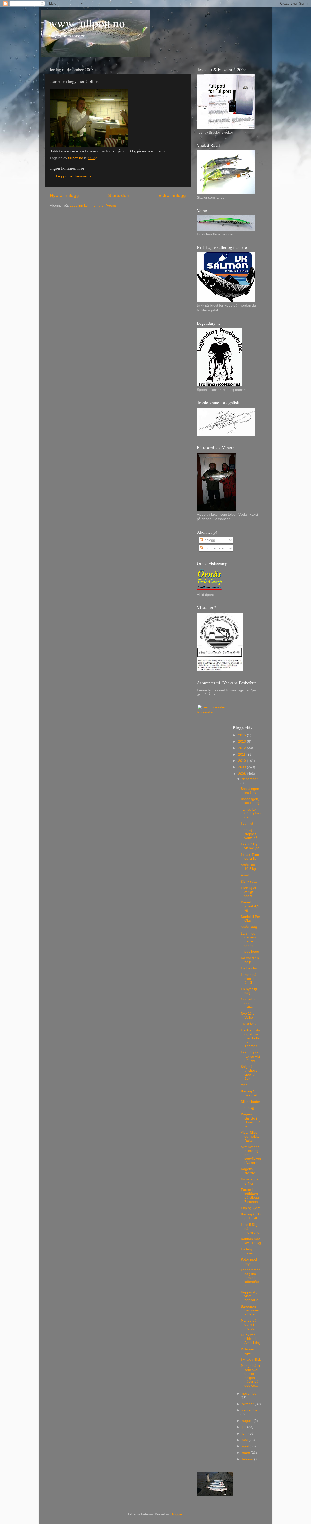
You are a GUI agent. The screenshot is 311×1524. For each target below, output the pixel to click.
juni (245, 1433)
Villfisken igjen (247, 1351)
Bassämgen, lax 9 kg (250, 790)
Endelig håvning (249, 1251)
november (250, 1393)
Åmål (245, 875)
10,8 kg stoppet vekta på (249, 834)
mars (246, 1452)
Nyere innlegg (64, 195)
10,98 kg (247, 1108)
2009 (242, 767)
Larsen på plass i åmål (248, 978)
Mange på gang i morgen (248, 1324)
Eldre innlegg (172, 195)
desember (250, 779)
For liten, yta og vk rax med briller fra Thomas (251, 1038)
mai (245, 1440)
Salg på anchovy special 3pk (249, 1072)
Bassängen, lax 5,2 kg (250, 801)
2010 (242, 761)
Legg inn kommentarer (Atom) (93, 205)
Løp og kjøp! (250, 1208)
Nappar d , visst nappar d (249, 1296)
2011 (242, 754)
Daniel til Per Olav (250, 918)
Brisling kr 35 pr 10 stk (251, 1216)
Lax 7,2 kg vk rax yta (250, 846)
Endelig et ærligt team (248, 892)
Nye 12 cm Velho (249, 1015)
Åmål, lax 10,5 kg (248, 867)
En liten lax (249, 968)
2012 (242, 748)
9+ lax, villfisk (251, 1359)
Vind (244, 1085)
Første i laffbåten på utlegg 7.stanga (250, 1195)
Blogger (176, 1514)
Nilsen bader (250, 1102)
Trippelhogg (250, 951)
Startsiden (118, 195)
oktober (248, 1404)
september (250, 1410)
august (247, 1421)
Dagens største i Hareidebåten (250, 1120)
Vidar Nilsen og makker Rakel (251, 1136)
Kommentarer (214, 548)
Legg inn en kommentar (74, 176)
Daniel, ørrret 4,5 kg (250, 906)
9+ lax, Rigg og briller (250, 856)
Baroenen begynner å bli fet (250, 1310)
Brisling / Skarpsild (250, 1093)
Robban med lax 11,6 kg (251, 1241)
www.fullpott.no (87, 23)
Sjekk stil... (249, 881)
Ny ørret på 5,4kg (249, 1181)
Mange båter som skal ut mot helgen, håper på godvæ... (250, 1375)
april (246, 1446)
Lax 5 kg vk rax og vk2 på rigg (250, 1056)
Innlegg (209, 540)
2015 (242, 735)
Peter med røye (249, 1261)
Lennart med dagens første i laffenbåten (250, 1278)
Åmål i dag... (250, 927)
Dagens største (248, 1171)
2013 (242, 741)
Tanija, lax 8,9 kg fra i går (251, 813)
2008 (242, 773)
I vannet (247, 823)
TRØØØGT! (250, 1024)
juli (244, 1427)
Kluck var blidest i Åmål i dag (251, 1339)
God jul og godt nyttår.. (249, 1003)
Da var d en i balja (250, 960)
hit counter (205, 712)
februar (248, 1459)
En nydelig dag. (249, 991)
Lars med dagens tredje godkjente (250, 939)
